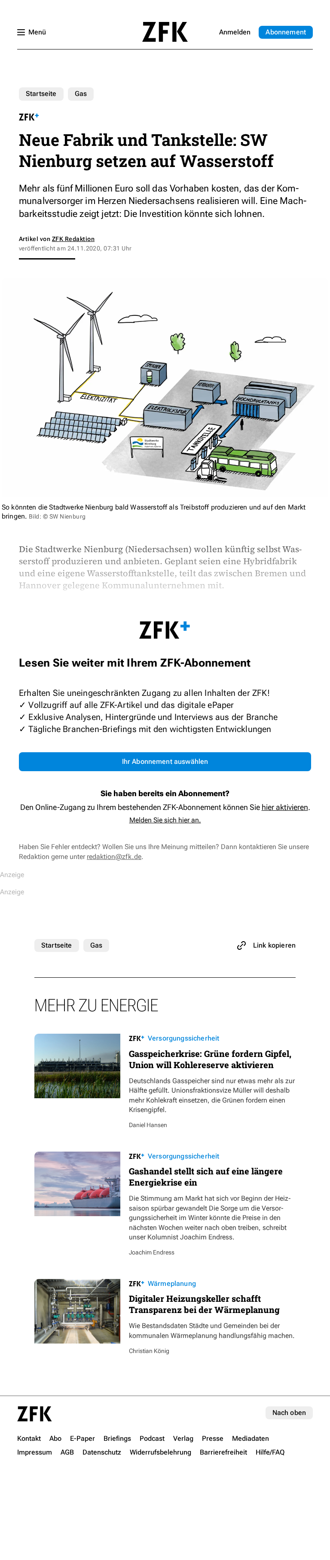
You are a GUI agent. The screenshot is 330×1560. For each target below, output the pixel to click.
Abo (286, 32)
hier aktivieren (285, 807)
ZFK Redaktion (73, 238)
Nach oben (289, 1413)
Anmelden (235, 32)
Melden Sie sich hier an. (165, 820)
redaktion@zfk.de (114, 857)
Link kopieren (274, 945)
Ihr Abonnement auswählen (165, 761)
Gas (81, 94)
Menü (37, 32)
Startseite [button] (165, 32)
